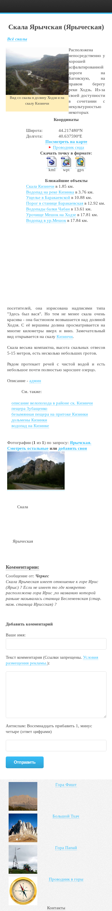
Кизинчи (65, 336)
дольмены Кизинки (29, 420)
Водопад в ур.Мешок (46, 220)
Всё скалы (17, 39)
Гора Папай (66, 847)
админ (35, 380)
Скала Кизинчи (40, 186)
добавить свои (72, 448)
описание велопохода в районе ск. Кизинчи (52, 403)
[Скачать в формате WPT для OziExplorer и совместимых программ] (66, 165)
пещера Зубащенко (29, 408)
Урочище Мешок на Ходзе (51, 214)
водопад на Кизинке (30, 425)
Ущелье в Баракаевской (48, 197)
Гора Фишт (66, 784)
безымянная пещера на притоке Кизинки (49, 414)
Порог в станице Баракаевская (54, 203)
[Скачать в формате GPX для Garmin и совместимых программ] (80, 165)
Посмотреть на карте (66, 141)
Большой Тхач (66, 816)
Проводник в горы (66, 879)
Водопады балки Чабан (48, 209)
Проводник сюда (68, 147)
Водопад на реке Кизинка (50, 192)
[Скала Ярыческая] (36, 488)
